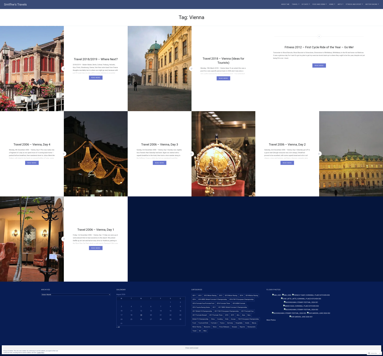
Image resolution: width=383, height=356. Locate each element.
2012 (199, 295)
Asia (243, 315)
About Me (285, 4)
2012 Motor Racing (210, 295)
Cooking (220, 319)
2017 (214, 307)
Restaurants (252, 327)
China (213, 319)
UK (200, 331)
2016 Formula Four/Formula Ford (203, 303)
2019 (232, 315)
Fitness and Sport (354, 4)
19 (141, 315)
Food (194, 323)
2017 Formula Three (216, 315)
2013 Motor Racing (231, 295)
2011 (194, 295)
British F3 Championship (200, 319)
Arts (340, 4)
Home (331, 4)
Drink (226, 319)
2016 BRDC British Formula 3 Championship (212, 299)
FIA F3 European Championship (248, 319)
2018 (226, 315)
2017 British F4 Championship (202, 311)
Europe (233, 319)
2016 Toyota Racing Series (201, 307)
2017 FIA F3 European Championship (227, 311)
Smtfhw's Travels (15, 4)
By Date (305, 4)
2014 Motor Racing (252, 295)
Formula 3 (214, 323)
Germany (230, 323)
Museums (207, 327)
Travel (295, 4)
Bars (249, 315)
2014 (241, 295)
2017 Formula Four (247, 311)
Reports (242, 327)
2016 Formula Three (223, 303)
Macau (254, 323)
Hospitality (239, 323)
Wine (205, 331)
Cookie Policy (40, 352)
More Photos (271, 320)
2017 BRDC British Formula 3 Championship (232, 307)
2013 (220, 295)
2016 (194, 299)
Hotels (247, 323)
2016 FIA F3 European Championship (241, 299)
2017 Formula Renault (199, 315)
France (222, 323)
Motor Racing (371, 4)
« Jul (118, 327)
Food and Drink (318, 4)
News (215, 327)
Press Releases (224, 327)
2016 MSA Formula (239, 303)
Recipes (234, 327)
